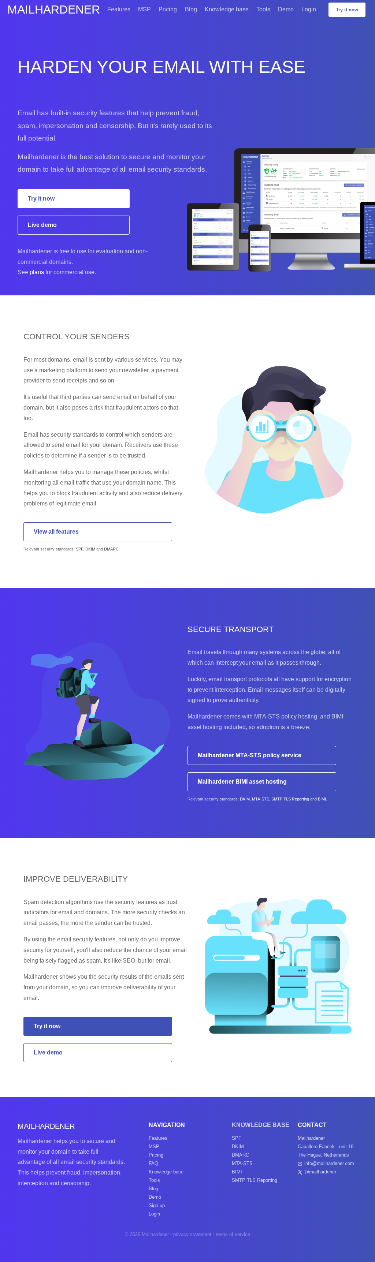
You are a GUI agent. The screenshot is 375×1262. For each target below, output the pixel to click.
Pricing (168, 9)
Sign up (157, 1205)
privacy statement (192, 1234)
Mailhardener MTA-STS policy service (249, 755)
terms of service (233, 1234)
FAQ (153, 1163)
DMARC (111, 549)
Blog (191, 9)
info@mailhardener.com (329, 1163)
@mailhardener (320, 1172)
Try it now (347, 9)
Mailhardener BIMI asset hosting (242, 782)
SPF (79, 549)
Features (118, 9)
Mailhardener (53, 9)
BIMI (322, 799)
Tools (263, 9)
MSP (144, 9)
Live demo (42, 225)
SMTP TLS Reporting (290, 799)
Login (308, 9)
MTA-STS (260, 799)
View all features (56, 532)
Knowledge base (227, 9)
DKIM (90, 549)
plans (37, 272)
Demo (286, 9)
